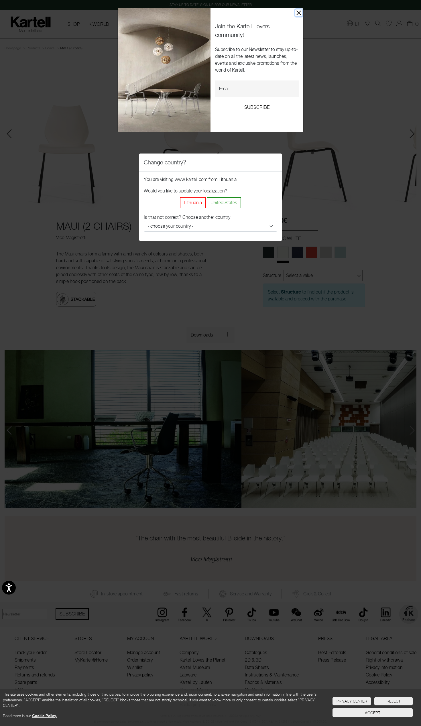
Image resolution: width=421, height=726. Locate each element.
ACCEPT (372, 712)
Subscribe (256, 107)
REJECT (393, 701)
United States (223, 202)
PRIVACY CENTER (352, 701)
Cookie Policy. (44, 715)
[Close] (298, 12)
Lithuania (193, 202)
